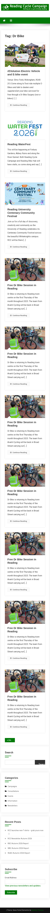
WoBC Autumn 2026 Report (19, 853)
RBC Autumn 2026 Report (18, 843)
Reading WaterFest (19, 144)
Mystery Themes (37, 910)
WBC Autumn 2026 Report (18, 848)
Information (12, 801)
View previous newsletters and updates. (23, 885)
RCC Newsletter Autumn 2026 (20, 839)
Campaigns (12, 786)
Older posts (11, 740)
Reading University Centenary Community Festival (21, 213)
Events (10, 796)
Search (9, 752)
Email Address (11, 878)
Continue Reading (20, 105)
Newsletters (12, 806)
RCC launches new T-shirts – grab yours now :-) (25, 832)
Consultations (13, 791)
